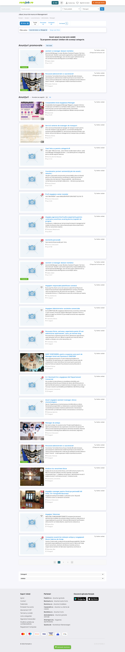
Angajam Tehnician (52, 514)
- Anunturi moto (54, 612)
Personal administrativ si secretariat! (59, 74)
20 (46, 97)
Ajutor (22, 598)
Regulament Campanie (28, 627)
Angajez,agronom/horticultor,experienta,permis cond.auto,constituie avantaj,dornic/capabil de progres (63, 219)
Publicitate (24, 604)
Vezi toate (49, 45)
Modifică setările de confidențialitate (27, 623)
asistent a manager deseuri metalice (59, 51)
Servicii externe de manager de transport (61, 125)
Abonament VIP (25, 610)
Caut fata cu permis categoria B (57, 148)
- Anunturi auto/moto (56, 601)
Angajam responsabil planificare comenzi (61, 286)
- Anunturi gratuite (54, 598)
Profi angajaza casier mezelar (56, 194)
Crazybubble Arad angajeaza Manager (60, 103)
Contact (23, 601)
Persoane (43, 23)
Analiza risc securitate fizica (56, 468)
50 (50, 97)
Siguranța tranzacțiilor (28, 619)
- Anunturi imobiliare (55, 604)
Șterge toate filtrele (55, 30)
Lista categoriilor (26, 616)
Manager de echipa (52, 423)
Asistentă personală (52, 240)
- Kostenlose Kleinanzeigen (57, 625)
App (56, 3)
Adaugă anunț (100, 2)
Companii (51, 23)
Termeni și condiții (26, 613)
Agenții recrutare (84, 3)
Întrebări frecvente (27, 607)
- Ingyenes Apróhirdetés (53, 621)
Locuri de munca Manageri (37, 30)
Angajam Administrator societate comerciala (62, 308)
